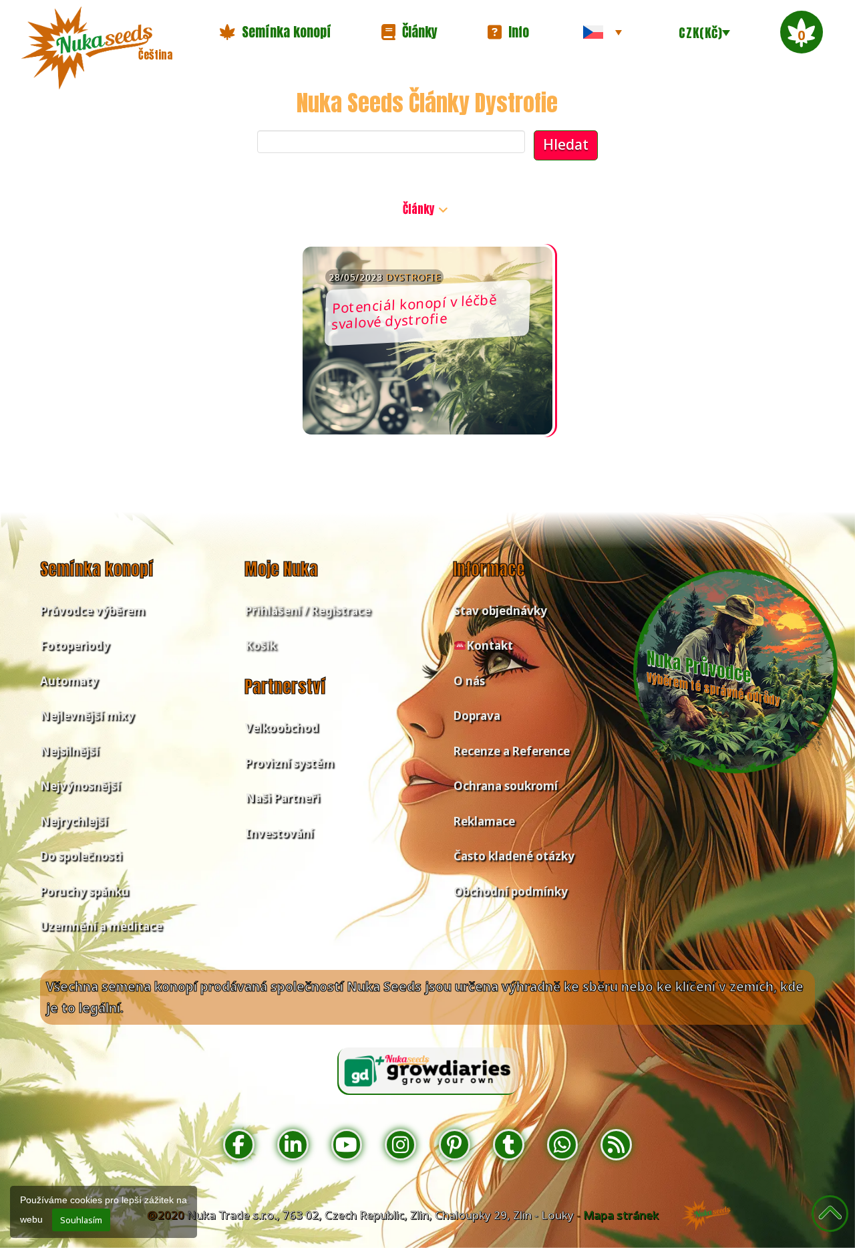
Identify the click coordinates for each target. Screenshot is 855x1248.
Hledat (565, 144)
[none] (602, 32)
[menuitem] (602, 32)
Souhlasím (81, 1220)
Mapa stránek (621, 1215)
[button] (275, 32)
